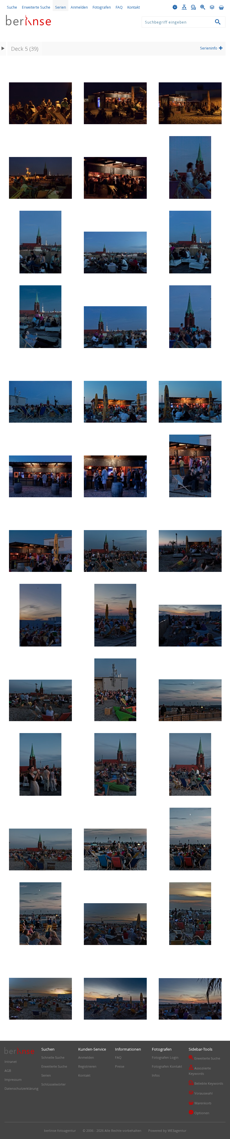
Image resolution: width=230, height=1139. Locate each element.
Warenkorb (200, 1102)
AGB (7, 1070)
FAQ (119, 7)
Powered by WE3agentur (167, 1130)
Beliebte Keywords (206, 1083)
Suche (12, 7)
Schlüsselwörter (53, 1084)
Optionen (199, 1112)
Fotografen (102, 7)
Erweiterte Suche (36, 7)
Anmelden (79, 7)
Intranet (10, 1061)
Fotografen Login (165, 1057)
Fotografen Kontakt (167, 1066)
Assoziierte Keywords (200, 1070)
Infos (156, 1075)
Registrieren (87, 1066)
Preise (119, 1066)
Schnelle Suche (52, 1057)
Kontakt (133, 7)
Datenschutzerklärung (21, 1088)
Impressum (13, 1079)
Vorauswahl (201, 1092)
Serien (60, 7)
